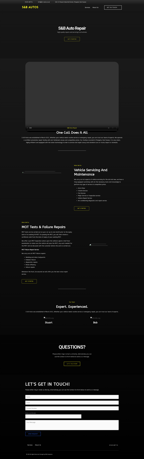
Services (87, 7)
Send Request (33, 434)
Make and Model (30, 413)
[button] (72, 364)
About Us (95, 7)
